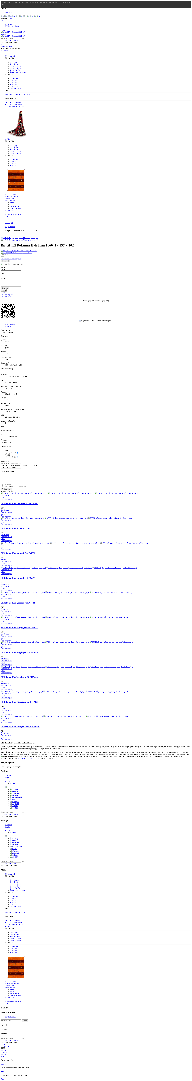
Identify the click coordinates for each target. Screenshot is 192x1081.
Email (3, 274)
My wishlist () (10, 1017)
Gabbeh (8, 139)
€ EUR (7, 781)
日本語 (15, 808)
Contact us (9, 24)
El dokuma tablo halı (12, 196)
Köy (11, 102)
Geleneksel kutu (15, 208)
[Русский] (32, 16)
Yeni (10, 104)
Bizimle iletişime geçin (13, 214)
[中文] (21, 16)
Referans (4, 332)
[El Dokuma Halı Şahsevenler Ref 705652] (71, 493)
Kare (16, 94)
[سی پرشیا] (13, 32)
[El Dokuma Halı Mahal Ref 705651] (66, 518)
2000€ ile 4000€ (15, 68)
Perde (12, 204)
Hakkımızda (9, 210)
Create (25, 1020)
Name (3, 269)
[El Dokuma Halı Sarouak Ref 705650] (75, 543)
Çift (6, 104)
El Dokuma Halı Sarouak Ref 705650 (18, 553)
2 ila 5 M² (13, 82)
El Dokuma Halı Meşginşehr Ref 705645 (19, 677)
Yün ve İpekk (10, 106)
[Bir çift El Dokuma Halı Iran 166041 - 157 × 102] (19, 240)
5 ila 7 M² (13, 84)
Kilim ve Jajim (10, 194)
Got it (4, 4)
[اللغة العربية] (17, 16)
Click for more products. (9, 40)
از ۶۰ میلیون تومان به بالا (19, 72)
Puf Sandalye (14, 206)
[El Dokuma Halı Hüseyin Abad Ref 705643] (64, 716)
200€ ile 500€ (14, 147)
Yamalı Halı (9, 198)
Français (16, 802)
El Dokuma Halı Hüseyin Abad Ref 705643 (20, 727)
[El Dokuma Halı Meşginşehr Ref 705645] (67, 667)
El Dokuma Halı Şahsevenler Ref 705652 (19, 503)
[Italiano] (35, 16)
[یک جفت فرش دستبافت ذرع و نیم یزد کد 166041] (19, 238)
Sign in (3, 1064)
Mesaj (3, 278)
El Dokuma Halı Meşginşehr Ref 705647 (19, 627)
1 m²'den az (14, 78)
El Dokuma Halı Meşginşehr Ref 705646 (19, 652)
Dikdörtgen (9, 94)
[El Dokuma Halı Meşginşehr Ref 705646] (67, 642)
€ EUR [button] (3, 9)
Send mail (5, 288)
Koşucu (22, 94)
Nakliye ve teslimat (12, 26)
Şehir (7, 102)
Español (16, 793)
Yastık (12, 202)
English (16, 791)
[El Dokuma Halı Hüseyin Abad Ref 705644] (64, 692)
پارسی (15, 789)
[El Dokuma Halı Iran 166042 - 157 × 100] (96, 253)
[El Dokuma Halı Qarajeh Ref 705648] (67, 592)
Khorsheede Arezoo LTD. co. (29, 758)
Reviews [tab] (8, 326)
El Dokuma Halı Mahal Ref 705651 (17, 528)
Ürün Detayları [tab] (10, 324)
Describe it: (5, 461)
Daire (28, 94)
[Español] (10, 16)
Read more (68, 2)
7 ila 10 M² (14, 86)
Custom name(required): (9, 467)
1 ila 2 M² (13, 80)
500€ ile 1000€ (15, 64)
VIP (6, 216)
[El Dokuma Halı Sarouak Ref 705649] (69, 568)
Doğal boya (20, 106)
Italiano (15, 806)
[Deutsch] (14, 16)
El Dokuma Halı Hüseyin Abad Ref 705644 (20, 702)
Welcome (8, 775)
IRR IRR (8, 12)
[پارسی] (2, 16)
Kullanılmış (18, 104)
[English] (6, 16)
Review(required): (7, 472)
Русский (16, 804)
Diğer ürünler (10, 200)
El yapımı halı (10, 56)
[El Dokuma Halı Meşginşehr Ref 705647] (67, 617)
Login (7, 777)
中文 (15, 799)
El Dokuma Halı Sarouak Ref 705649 (18, 578)
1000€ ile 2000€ (15, 66)
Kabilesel (18, 102)
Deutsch (16, 795)
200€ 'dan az (14, 62)
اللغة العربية (17, 797)
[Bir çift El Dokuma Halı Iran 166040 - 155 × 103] (96, 251)
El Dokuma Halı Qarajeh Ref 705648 (18, 603)
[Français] (28, 16)
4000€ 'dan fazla (15, 70)
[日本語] (38, 16)
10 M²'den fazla (15, 88)
